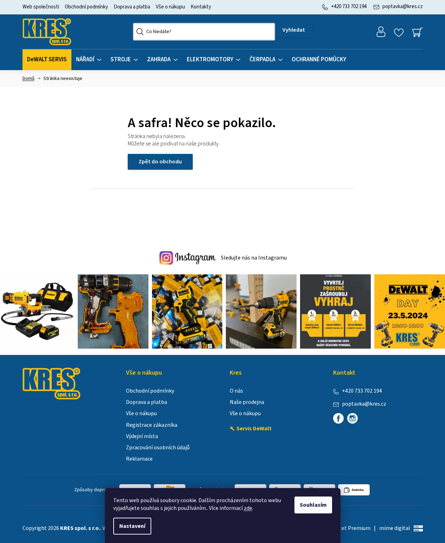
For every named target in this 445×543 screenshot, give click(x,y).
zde (248, 508)
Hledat (293, 30)
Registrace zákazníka (151, 425)
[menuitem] (47, 59)
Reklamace (139, 459)
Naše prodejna (247, 402)
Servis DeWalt (254, 428)
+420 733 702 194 (349, 6)
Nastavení (132, 526)
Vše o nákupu (170, 7)
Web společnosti (41, 7)
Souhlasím (313, 505)
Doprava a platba (132, 7)
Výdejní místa (142, 436)
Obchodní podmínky (86, 7)
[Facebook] (338, 418)
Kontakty (201, 7)
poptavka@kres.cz (402, 6)
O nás (236, 391)
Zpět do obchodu (160, 162)
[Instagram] (352, 418)
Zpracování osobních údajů (158, 447)
